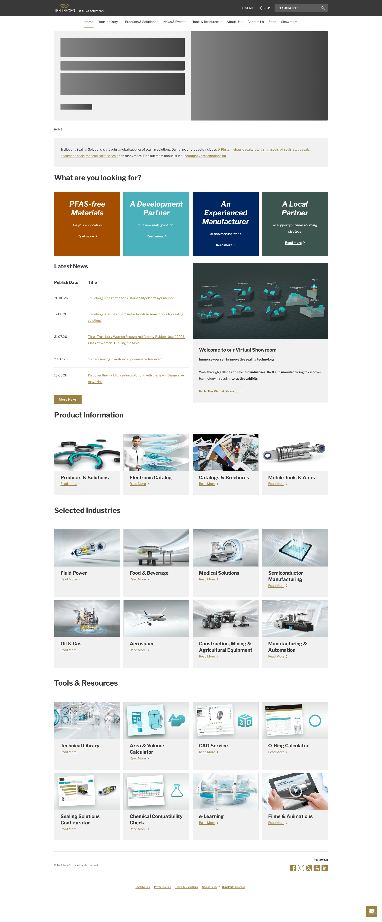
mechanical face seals (102, 156)
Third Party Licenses (233, 886)
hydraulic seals (241, 149)
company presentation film (206, 156)
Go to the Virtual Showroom (220, 391)
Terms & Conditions (186, 886)
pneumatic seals (72, 156)
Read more (85, 236)
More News (68, 399)
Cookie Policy (209, 886)
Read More (138, 484)
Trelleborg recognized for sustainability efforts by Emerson (131, 298)
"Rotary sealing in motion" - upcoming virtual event (125, 359)
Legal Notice (142, 886)
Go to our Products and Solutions (76, 108)
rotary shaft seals (266, 149)
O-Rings (223, 149)
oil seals (286, 149)
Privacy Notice (162, 886)
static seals (301, 149)
